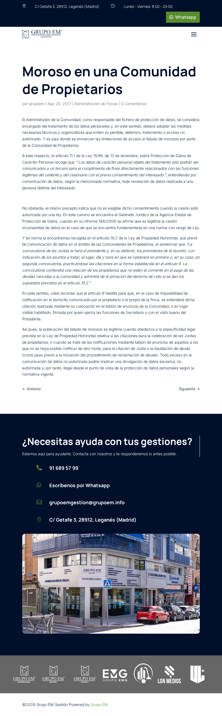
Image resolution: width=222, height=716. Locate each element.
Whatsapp (185, 17)
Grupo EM (99, 704)
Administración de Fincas (96, 103)
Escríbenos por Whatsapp (79, 485)
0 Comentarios (133, 103)
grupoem (36, 103)
